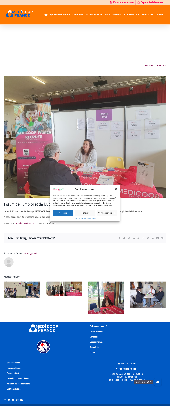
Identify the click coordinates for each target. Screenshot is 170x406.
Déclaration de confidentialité (85, 218)
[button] (116, 189)
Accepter (63, 213)
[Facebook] (5, 400)
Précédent (149, 65)
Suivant (160, 65)
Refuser (85, 213)
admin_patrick (30, 253)
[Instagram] (17, 400)
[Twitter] (9, 400)
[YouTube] (13, 400)
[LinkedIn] (21, 400)
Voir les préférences (107, 213)
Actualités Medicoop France (26, 223)
